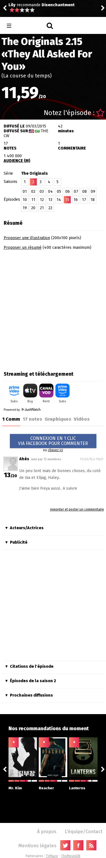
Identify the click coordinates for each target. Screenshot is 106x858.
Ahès (24, 459)
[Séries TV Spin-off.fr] (31, 26)
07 (76, 191)
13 (50, 199)
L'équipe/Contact (83, 831)
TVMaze (52, 856)
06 (67, 191)
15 (67, 199)
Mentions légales (37, 845)
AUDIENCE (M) (17, 160)
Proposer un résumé (23, 247)
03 (42, 191)
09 (93, 191)
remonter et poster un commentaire (77, 509)
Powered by (12, 409)
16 (75, 199)
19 (25, 208)
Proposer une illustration (27, 237)
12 (42, 199)
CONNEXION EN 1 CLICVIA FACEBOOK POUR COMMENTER (53, 441)
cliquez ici (55, 450)
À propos (46, 831)
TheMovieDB (70, 856)
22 (50, 208)
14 (59, 199)
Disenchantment (58, 5)
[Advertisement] (53, 309)
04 (50, 191)
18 (92, 199)
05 (59, 191)
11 (33, 199)
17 (84, 199)
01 (25, 191)
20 (33, 208)
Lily (12, 5)
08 (84, 191)
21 (42, 208)
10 (25, 199)
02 (33, 191)
